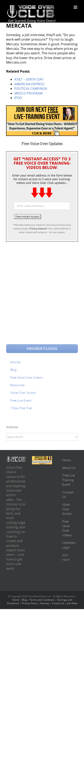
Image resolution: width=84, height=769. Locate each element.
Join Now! (72, 603)
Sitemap (44, 603)
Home (15, 600)
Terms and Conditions (42, 600)
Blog (24, 600)
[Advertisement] (42, 289)
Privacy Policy (29, 603)
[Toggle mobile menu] (76, 7)
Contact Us (58, 603)
